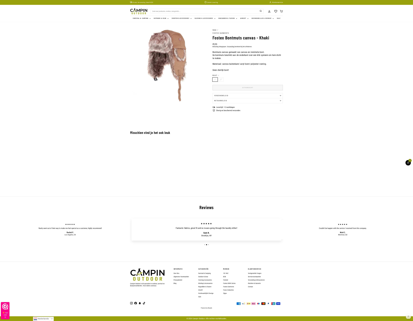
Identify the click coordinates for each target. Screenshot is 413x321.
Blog (175, 283)
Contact (250, 286)
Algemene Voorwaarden (181, 277)
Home (214, 30)
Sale (278, 18)
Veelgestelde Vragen (254, 273)
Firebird (225, 280)
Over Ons (176, 273)
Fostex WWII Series (229, 283)
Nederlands (43, 319)
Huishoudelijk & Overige (262, 18)
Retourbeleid (220, 100)
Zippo (225, 293)
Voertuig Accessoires (181, 18)
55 (215, 79)
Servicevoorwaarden (254, 277)
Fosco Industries (228, 290)
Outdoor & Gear (160, 18)
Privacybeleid (178, 280)
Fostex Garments (221, 33)
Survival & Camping (141, 18)
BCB (224, 277)
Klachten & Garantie (254, 283)
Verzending (230, 47)
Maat (216, 75)
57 (221, 79)
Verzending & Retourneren (256, 280)
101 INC (225, 273)
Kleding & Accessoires (204, 18)
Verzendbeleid (221, 95)
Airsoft (243, 18)
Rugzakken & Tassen (227, 18)
